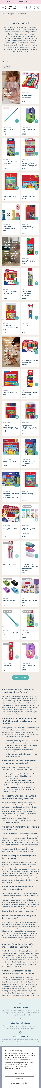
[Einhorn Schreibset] (11, 550)
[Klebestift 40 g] (11, 651)
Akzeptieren (19, 1073)
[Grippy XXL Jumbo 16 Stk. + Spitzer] (11, 513)
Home (3, 14)
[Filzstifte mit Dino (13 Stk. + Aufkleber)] (30, 447)
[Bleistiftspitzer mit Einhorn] (30, 651)
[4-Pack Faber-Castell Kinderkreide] (30, 378)
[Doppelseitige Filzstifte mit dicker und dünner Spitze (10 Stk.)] (11, 410)
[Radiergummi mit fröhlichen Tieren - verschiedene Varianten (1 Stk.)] (30, 513)
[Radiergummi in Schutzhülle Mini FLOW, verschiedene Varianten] (30, 550)
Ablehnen (19, 1078)
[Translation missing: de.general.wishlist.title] (34, 7)
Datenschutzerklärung (12, 1068)
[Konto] (30, 7)
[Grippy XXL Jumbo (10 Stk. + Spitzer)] (30, 346)
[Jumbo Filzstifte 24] (11, 447)
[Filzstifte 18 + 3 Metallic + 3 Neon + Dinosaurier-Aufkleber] (11, 479)
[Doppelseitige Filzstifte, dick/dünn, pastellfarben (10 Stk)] (30, 147)
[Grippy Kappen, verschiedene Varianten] (30, 80)
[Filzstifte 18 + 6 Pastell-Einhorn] (30, 586)
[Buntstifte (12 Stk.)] (30, 246)
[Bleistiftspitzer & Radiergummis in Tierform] (11, 212)
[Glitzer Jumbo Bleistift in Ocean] (11, 618)
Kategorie (11, 14)
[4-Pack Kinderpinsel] (30, 311)
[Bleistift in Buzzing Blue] (11, 115)
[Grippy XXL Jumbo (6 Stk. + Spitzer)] (11, 277)
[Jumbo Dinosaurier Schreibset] (30, 618)
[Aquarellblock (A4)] (11, 182)
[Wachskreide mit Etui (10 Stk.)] (11, 378)
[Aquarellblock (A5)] (30, 479)
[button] (23, 88)
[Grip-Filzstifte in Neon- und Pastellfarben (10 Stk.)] (11, 311)
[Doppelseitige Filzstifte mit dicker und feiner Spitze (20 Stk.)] (30, 410)
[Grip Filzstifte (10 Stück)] (30, 212)
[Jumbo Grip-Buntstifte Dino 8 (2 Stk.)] (11, 147)
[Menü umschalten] (3, 7)
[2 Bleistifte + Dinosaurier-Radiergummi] (30, 277)
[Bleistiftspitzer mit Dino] (30, 115)
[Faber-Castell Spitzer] (11, 586)
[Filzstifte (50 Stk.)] (30, 182)
